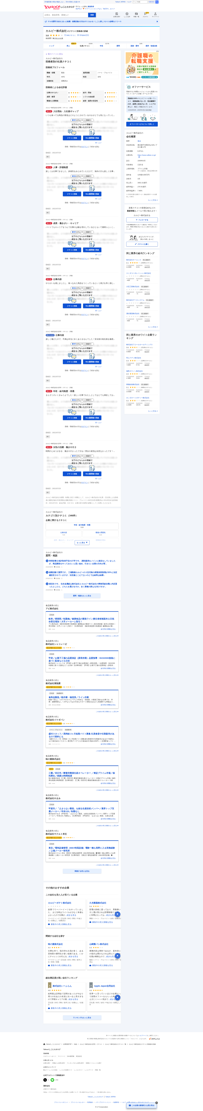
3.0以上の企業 (58, 38)
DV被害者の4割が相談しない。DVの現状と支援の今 (62, 2)
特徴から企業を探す (58, 1063)
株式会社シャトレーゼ (56, 644)
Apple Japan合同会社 (104, 986)
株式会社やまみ (53, 798)
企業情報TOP (67, 1044)
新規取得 (91, 6)
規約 (90, 1102)
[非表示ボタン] (156, 1103)
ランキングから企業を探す (75, 1063)
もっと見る (152, 200)
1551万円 (147, 280)
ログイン (79, 9)
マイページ (155, 16)
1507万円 (147, 307)
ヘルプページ (143, 1035)
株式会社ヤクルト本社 (56, 834)
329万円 (146, 391)
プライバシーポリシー (61, 1102)
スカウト (145, 16)
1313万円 (147, 320)
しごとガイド (78, 1070)
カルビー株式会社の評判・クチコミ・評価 (59, 108)
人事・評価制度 (60, 167)
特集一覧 (136, 16)
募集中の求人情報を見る (61, 924)
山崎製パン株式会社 (98, 944)
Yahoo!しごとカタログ (53, 1044)
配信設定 (79, 1056)
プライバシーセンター (78, 1102)
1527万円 (147, 294)
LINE (56, 1080)
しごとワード (89, 1070)
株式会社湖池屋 (53, 683)
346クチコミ (71, 35)
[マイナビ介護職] (142, 79)
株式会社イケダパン (55, 720)
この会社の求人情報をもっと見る (106, 636)
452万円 (146, 351)
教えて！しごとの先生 (50, 1070)
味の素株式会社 (53, 759)
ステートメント (103, 1102)
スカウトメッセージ (49, 1056)
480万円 (146, 378)
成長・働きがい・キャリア (66, 223)
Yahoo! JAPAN (120, 2)
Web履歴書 (70, 1056)
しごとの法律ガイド (65, 1070)
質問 (118, 46)
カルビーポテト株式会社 (59, 903)
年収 (104, 45)
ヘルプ (129, 2)
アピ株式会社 (52, 608)
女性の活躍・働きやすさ (64, 447)
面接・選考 (136, 45)
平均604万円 (84, 35)
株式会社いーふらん (62, 986)
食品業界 (48, 38)
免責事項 (116, 1102)
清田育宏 (152, 2)
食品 (139, 141)
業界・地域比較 (151, 46)
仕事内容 (57, 279)
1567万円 (147, 267)
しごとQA (127, 16)
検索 (156, 2)
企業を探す (116, 16)
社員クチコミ (86, 45)
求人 (71, 45)
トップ (51, 46)
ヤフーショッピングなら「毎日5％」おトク (100, 9)
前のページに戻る (55, 54)
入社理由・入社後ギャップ (66, 111)
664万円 (146, 405)
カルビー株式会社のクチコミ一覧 (115, 1044)
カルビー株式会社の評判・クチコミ (91, 1044)
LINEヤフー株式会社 (49, 1089)
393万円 (146, 365)
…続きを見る (70, 915)
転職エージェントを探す (94, 1063)
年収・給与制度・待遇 (63, 391)
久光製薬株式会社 (97, 903)
